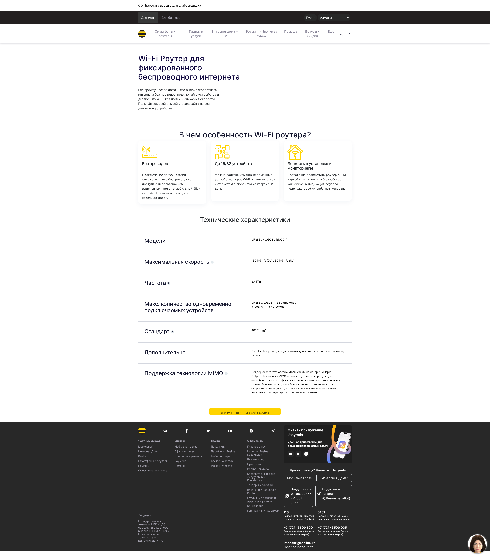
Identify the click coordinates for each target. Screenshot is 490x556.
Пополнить (218, 446)
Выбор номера (220, 456)
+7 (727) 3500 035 (332, 527)
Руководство (255, 459)
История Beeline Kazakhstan (257, 453)
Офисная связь (184, 451)
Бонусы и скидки (312, 33)
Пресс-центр (255, 464)
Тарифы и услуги (196, 33)
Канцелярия (255, 505)
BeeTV (142, 456)
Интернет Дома (148, 451)
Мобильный (145, 446)
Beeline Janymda (258, 469)
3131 (321, 512)
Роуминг (180, 461)
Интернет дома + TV (225, 33)
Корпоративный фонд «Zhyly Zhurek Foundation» (261, 477)
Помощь (290, 31)
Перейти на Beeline (223, 451)
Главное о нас (256, 446)
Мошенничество (221, 465)
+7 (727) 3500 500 (298, 527)
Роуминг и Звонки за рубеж (261, 33)
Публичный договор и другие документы (261, 499)
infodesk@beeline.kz (299, 543)
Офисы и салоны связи (153, 470)
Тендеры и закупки (260, 485)
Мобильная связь (186, 446)
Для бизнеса (171, 18)
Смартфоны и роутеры (165, 33)
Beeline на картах (222, 461)
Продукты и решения (189, 456)
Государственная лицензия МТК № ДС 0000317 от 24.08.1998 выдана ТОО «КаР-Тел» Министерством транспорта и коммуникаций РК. (153, 530)
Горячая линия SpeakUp (263, 510)
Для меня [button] (148, 18)
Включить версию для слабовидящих (172, 5)
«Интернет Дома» (335, 478)
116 (286, 512)
